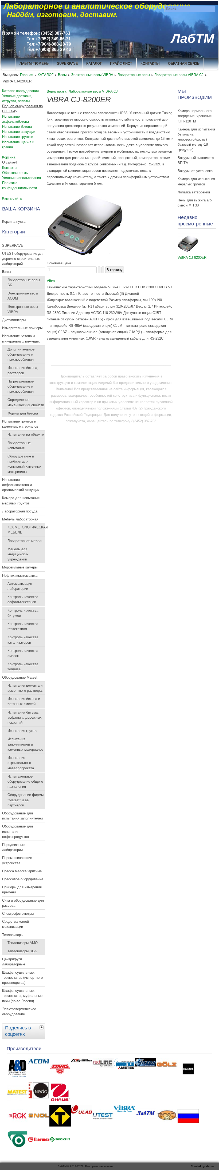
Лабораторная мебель (25, 541)
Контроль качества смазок (22, 653)
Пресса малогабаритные (22, 871)
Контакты (9, 168)
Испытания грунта (22, 731)
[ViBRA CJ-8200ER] (188, 251)
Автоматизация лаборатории (19, 586)
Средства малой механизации (15, 924)
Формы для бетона (22, 413)
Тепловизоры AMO (22, 943)
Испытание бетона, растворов (22, 370)
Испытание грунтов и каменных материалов (20, 423)
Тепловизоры (12, 935)
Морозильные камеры (19, 567)
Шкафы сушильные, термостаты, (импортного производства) (22, 977)
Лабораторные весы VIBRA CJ (179, 75)
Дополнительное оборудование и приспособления (20, 354)
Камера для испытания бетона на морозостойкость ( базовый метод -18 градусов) (196, 139)
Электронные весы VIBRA (92, 75)
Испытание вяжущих (19, 132)
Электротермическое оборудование (19, 1011)
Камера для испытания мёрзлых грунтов (21, 500)
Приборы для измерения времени (22, 889)
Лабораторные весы (134, 75)
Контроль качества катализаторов (22, 639)
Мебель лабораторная (20, 519)
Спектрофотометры (18, 914)
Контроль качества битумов (22, 613)
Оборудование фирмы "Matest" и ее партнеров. (25, 800)
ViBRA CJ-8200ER (192, 258)
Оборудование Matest (19, 677)
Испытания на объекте (25, 434)
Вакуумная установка (195, 171)
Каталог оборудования (20, 91)
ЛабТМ (192, 38)
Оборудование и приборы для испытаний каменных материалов (24, 464)
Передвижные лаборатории (13, 847)
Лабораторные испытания (19, 445)
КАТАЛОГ (94, 64)
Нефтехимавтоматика (19, 576)
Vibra (51, 281)
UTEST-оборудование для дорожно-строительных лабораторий (23, 259)
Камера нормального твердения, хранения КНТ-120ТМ (195, 116)
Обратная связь (184, 64)
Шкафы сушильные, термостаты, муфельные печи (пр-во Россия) (22, 996)
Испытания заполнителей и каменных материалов (25, 744)
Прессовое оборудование (22, 879)
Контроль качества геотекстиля (22, 626)
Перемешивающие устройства (17, 860)
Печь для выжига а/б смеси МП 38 (195, 202)
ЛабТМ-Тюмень (34, 64)
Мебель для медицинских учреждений (18, 554)
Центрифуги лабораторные (13, 961)
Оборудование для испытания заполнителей (22, 815)
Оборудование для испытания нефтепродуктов (17, 831)
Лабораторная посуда (19, 511)
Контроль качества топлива (22, 666)
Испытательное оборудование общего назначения (25, 781)
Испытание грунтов (17, 137)
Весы (62, 75)
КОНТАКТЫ (150, 64)
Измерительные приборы (22, 328)
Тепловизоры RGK (22, 951)
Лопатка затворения (194, 192)
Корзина (8, 157)
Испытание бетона (17, 127)
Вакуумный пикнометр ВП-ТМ (196, 160)
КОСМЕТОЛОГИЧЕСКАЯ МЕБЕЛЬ (26, 529)
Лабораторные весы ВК (23, 282)
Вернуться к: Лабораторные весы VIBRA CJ (82, 91)
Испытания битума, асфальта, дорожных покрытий (24, 717)
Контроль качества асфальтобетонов (22, 599)
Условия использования (21, 178)
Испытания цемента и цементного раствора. (25, 688)
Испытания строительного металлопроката (20, 763)
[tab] (42, 1027)
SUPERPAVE (67, 64)
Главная (26, 75)
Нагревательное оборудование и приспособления (20, 386)
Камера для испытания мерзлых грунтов (196, 181)
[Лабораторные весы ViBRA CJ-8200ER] (87, 257)
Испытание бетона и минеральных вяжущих (21, 338)
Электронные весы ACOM (22, 295)
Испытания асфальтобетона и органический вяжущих (21, 485)
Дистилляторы (14, 320)
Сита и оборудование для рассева (23, 903)
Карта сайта (12, 198)
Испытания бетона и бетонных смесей (23, 701)
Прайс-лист (121, 64)
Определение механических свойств (25, 402)
